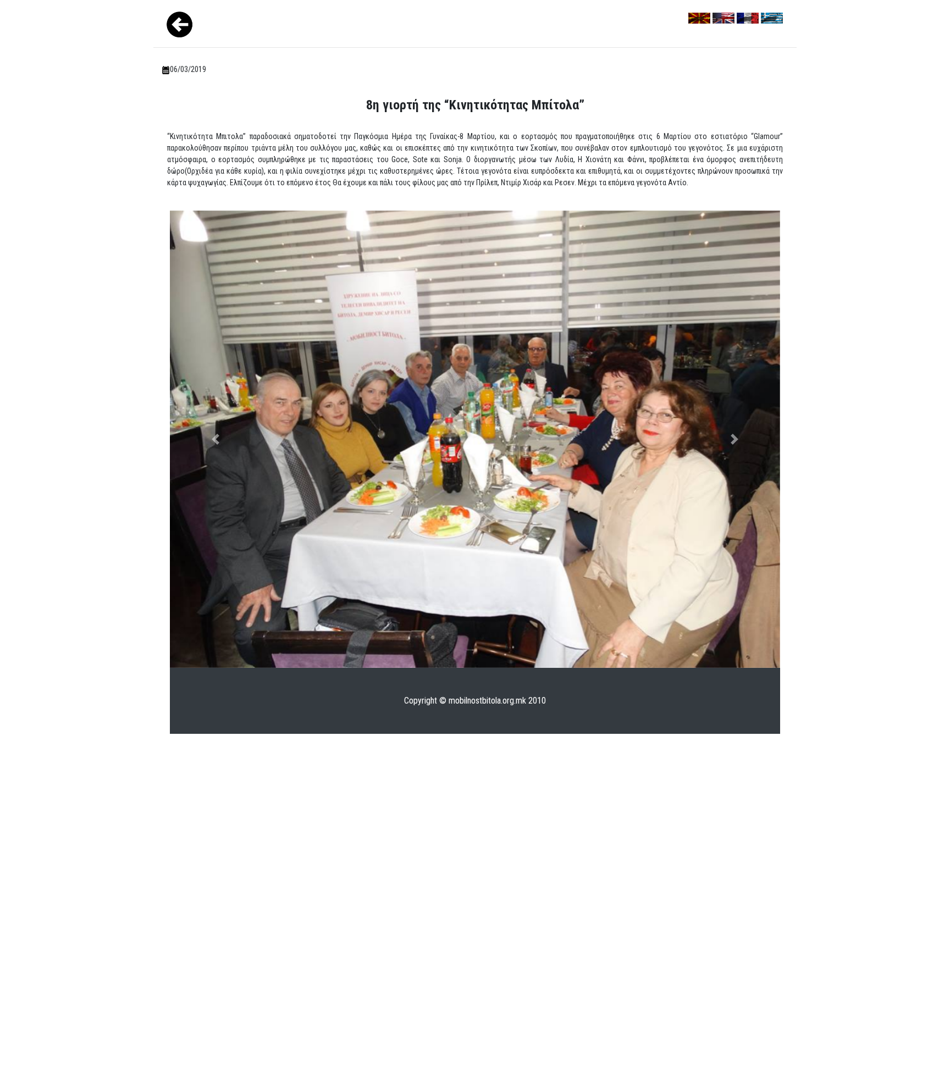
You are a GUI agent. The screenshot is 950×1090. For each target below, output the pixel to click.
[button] (216, 439)
